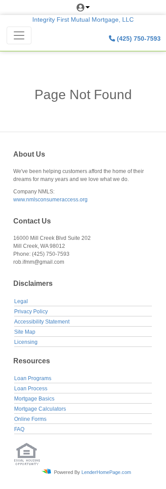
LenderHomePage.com (106, 471)
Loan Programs (32, 378)
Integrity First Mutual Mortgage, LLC (83, 19)
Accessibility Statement (41, 322)
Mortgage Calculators (40, 409)
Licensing (26, 342)
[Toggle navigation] (19, 35)
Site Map (24, 332)
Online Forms (30, 419)
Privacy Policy (31, 311)
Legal (21, 301)
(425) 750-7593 (138, 38)
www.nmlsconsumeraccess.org (50, 199)
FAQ (19, 429)
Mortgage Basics (34, 399)
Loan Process (30, 388)
